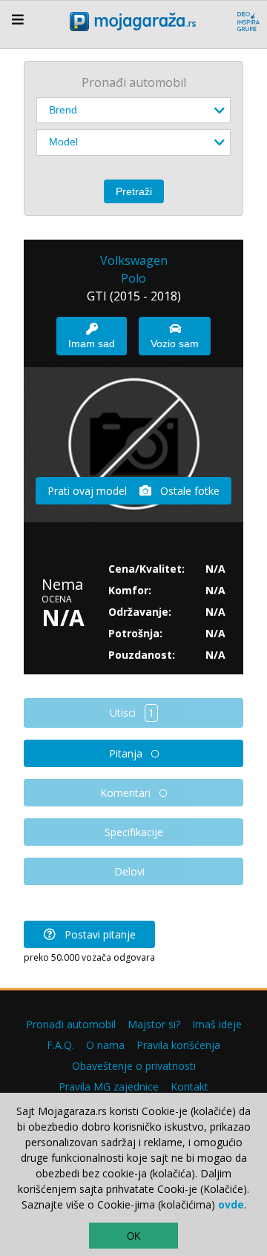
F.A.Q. (60, 1045)
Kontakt (189, 1086)
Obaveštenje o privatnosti (134, 1066)
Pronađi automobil (71, 1024)
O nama (105, 1045)
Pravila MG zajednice (109, 1086)
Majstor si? (154, 1024)
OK (134, 1236)
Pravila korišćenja (178, 1045)
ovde (231, 1204)
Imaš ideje (217, 1024)
